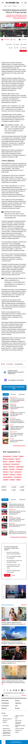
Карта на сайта (18, 720)
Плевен (11, 469)
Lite (16, 705)
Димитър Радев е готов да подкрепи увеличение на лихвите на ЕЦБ (17, 428)
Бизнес (9, 5)
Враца (5, 461)
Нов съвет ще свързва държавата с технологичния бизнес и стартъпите (16, 519)
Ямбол (18, 479)
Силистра (18, 472)
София (19, 474)
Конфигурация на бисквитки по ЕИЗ (6, 733)
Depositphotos (19, 742)
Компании (14, 5)
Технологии (5, 705)
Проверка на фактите (7, 718)
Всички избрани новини (19, 445)
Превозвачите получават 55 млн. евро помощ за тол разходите (17, 414)
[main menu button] (25, 2)
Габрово (11, 461)
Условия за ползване (19, 728)
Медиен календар (6, 735)
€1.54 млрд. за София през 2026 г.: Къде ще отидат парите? (16, 435)
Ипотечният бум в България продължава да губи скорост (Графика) (16, 421)
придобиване (19, 364)
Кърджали (6, 464)
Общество (18, 703)
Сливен (5, 474)
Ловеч (5, 466)
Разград (5, 472)
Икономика (5, 700)
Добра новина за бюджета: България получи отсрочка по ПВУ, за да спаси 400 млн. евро (15, 596)
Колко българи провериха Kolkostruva (16, 441)
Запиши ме (23, 695)
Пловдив (19, 469)
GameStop (10, 364)
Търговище (17, 477)
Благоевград (7, 456)
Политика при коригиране (18, 723)
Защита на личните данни (19, 716)
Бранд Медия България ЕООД (20, 726)
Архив (13, 575)
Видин (18, 459)
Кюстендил (15, 464)
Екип (16, 718)
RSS (24, 690)
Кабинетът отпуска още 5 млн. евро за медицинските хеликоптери (17, 400)
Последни (6, 394)
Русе (11, 472)
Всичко (17, 708)
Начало (5, 5)
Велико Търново (8, 459)
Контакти (5, 722)
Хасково (5, 479)
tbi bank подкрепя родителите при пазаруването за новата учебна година (13, 623)
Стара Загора (7, 477)
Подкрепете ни (18, 730)
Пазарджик (19, 466)
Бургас (15, 456)
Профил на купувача (7, 730)
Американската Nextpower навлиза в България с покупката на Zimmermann (13, 642)
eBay (4, 364)
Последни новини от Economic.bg (18, 537)
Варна (21, 456)
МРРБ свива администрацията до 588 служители (17, 407)
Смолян (12, 474)
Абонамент (5, 720)
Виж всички (23, 604)
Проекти (4, 708)
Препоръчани (21, 394)
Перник (5, 469)
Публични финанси (13, 592)
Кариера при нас (6, 728)
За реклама (5, 715)
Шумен (12, 479)
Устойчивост (5, 703)
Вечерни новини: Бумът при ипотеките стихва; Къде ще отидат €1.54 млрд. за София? (17, 506)
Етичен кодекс (6, 725)
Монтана (11, 466)
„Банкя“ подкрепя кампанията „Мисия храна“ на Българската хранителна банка (13, 681)
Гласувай (7, 575)
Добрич (18, 461)
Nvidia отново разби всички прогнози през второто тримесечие (13, 662)
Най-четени (13, 394)
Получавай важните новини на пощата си (14, 693)
